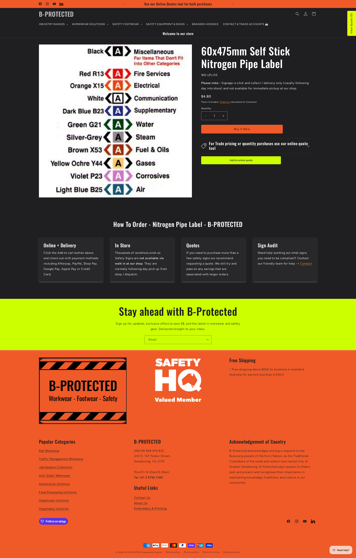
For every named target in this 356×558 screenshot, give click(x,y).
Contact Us (142, 498)
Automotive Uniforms (54, 484)
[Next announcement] (232, 3)
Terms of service (211, 552)
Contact (306, 263)
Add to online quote (241, 160)
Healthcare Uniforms (54, 500)
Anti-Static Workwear (54, 475)
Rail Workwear (49, 451)
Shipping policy (231, 552)
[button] (53, 24)
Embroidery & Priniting (150, 508)
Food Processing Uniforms (57, 492)
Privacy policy (191, 552)
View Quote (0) (351, 23)
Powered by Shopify (151, 552)
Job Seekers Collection (55, 467)
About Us (140, 503)
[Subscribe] (207, 339)
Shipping (225, 102)
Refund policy (173, 552)
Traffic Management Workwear (61, 459)
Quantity (206, 108)
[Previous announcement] (124, 3)
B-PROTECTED (133, 552)
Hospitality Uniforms (54, 509)
